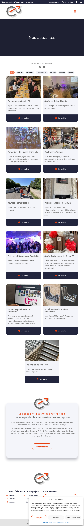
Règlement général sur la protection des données (56, 522)
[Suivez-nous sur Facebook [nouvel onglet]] (76, 2)
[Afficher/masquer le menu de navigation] (75, 11)
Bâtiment (12, 495)
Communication (32, 495)
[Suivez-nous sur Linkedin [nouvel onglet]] (81, 2)
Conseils (12, 499)
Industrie (12, 502)
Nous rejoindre (53, 2)
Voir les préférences (73, 518)
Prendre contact (67, 2)
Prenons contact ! (42, 447)
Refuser (55, 518)
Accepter (39, 518)
